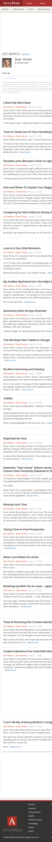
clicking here (15, 92)
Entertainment (18, 9)
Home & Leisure (35, 819)
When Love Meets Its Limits (20, 557)
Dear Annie (21, 106)
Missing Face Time (15, 504)
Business (5, 9)
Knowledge (33, 823)
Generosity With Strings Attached (24, 311)
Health (30, 9)
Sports (31, 831)
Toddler (8, 398)
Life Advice (8, 106)
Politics (31, 827)
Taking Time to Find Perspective (23, 529)
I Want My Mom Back (17, 102)
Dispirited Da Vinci (15, 438)
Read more (25, 152)
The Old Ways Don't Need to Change (26, 340)
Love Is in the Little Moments (22, 248)
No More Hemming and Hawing (23, 369)
